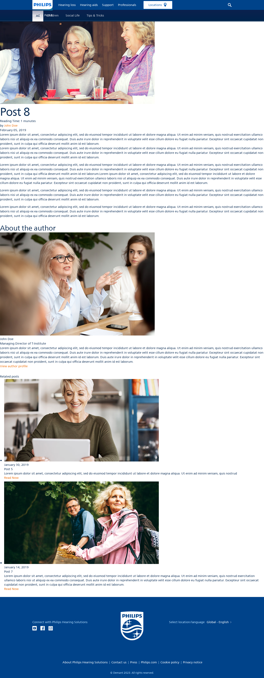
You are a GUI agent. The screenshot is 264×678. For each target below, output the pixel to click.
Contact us (118, 662)
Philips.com (149, 662)
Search (228, 5)
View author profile (14, 366)
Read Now (11, 477)
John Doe (11, 125)
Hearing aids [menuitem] (89, 5)
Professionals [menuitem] (127, 5)
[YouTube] (34, 628)
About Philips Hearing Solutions (85, 662)
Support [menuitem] (108, 5)
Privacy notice (192, 662)
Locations (155, 5)
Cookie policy (169, 662)
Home (36, 15)
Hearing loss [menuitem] (67, 5)
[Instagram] (50, 628)
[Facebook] (42, 628)
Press (133, 662)
